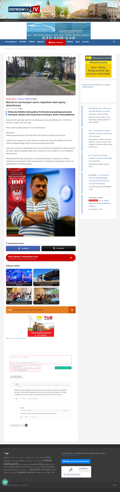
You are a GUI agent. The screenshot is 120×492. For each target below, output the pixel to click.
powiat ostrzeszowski (48, 467)
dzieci (28, 457)
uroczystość (14, 472)
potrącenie (12, 338)
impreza (37, 457)
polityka (46, 464)
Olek (29, 410)
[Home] (9, 48)
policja (40, 464)
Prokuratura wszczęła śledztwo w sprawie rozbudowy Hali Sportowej (100, 111)
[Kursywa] (14, 363)
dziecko (32, 457)
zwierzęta (43, 472)
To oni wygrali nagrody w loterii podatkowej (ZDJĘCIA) (99, 203)
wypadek (22, 472)
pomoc (52, 464)
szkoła (54, 470)
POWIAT (32, 42)
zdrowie (37, 472)
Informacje (21, 99)
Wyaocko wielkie (21, 338)
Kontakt (85, 42)
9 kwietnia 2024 (10, 108)
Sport (78, 42)
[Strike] (19, 363)
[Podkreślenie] (16, 363)
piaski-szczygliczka (24, 464)
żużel (53, 472)
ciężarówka (12, 457)
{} (33, 362)
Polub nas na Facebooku (73, 474)
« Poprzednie (14, 425)
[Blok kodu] (29, 363)
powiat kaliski (14, 467)
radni (20, 469)
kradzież (21, 461)
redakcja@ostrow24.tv (70, 455)
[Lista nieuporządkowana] (24, 363)
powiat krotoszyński (26, 467)
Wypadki (40, 42)
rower (23, 470)
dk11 (17, 457)
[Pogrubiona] (11, 363)
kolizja (48, 457)
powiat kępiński (36, 467)
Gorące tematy (11, 99)
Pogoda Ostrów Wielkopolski (92, 85)
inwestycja (42, 457)
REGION (70, 42)
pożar (16, 470)
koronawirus (7, 461)
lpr (25, 460)
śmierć (48, 472)
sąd (9, 472)
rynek (27, 469)
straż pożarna (46, 469)
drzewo (24, 457)
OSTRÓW (22, 42)
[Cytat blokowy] (26, 363)
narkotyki (35, 460)
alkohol (6, 457)
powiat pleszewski (8, 470)
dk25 (20, 457)
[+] (36, 362)
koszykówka (15, 460)
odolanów (40, 461)
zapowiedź (31, 472)
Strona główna (11, 42)
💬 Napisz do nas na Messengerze (76, 461)
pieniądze (33, 464)
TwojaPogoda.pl (88, 87)
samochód (35, 469)
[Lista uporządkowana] (21, 363)
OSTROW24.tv (83, 469)
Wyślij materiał (56, 42)
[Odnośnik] (31, 363)
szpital (6, 472)
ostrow (18, 108)
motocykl (29, 461)
